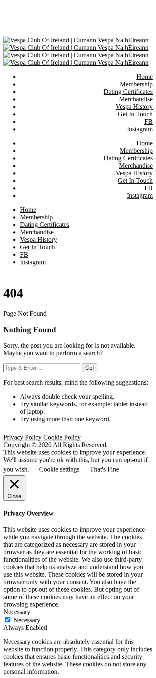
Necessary (26, 620)
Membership (136, 150)
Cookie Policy (62, 437)
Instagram (140, 195)
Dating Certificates (128, 158)
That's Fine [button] (104, 469)
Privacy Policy (23, 437)
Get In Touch (135, 180)
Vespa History (134, 173)
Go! (89, 368)
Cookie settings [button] (59, 469)
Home (144, 143)
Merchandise (136, 165)
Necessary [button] (16, 611)
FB (148, 188)
